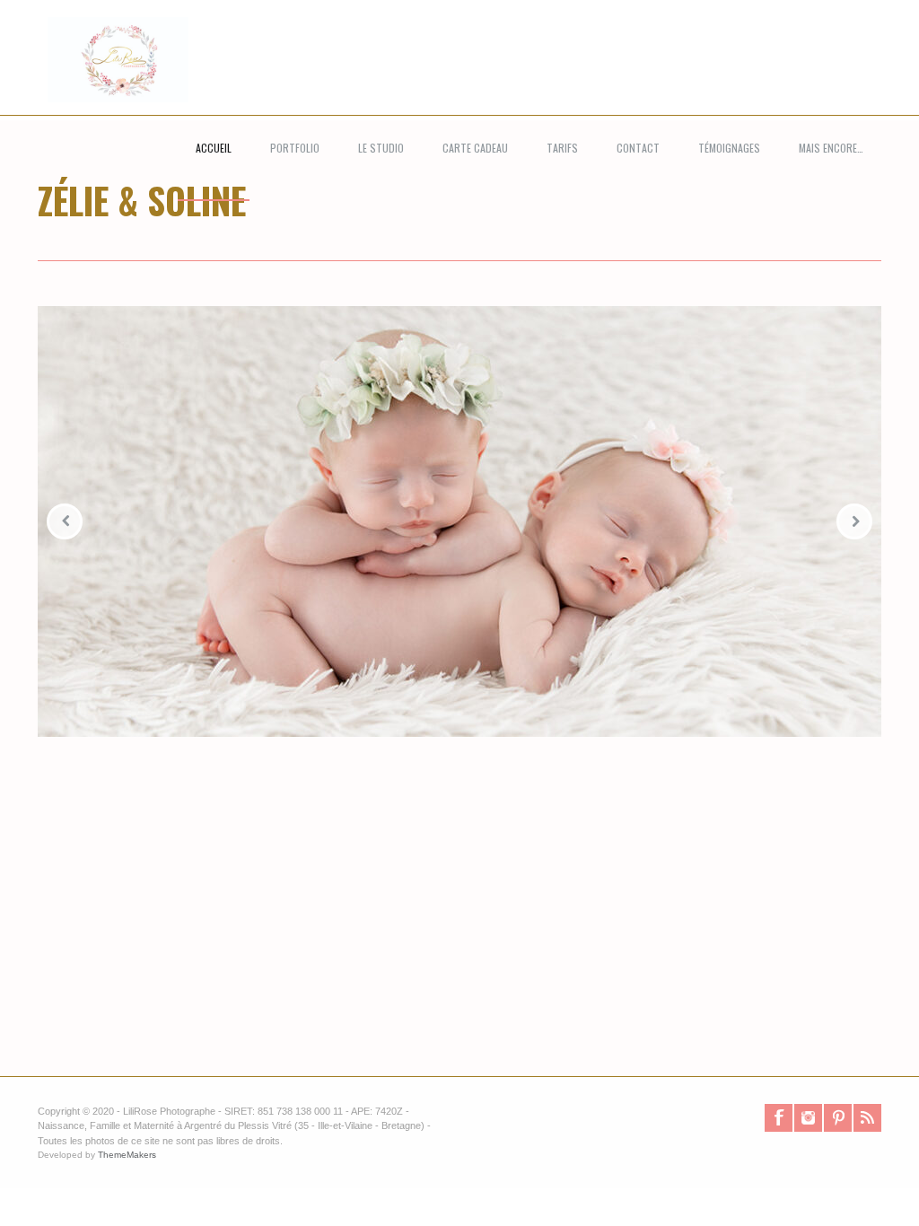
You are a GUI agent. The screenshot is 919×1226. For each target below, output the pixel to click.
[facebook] (778, 1118)
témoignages (729, 147)
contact (638, 147)
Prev (65, 521)
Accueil (214, 147)
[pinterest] (838, 1118)
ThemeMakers (127, 1155)
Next (854, 521)
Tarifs (562, 147)
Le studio (381, 147)
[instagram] (808, 1118)
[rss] (867, 1118)
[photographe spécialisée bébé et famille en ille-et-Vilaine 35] (108, 78)
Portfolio (294, 147)
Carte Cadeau (475, 147)
